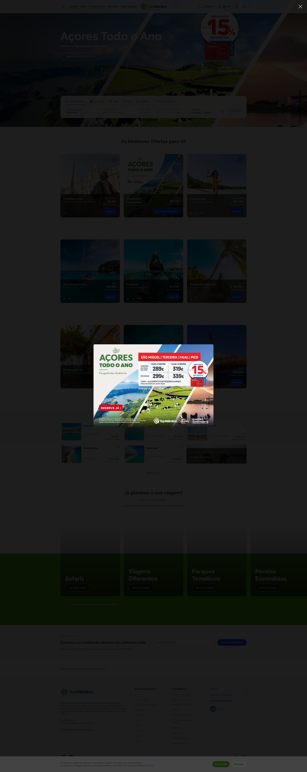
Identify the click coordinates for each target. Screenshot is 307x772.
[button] (300, 7)
